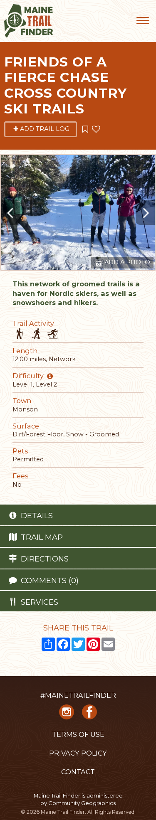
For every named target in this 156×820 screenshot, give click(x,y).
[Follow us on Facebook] (89, 714)
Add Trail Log (44, 129)
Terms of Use (78, 734)
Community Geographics (82, 803)
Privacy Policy (78, 753)
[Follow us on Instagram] (66, 714)
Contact (78, 771)
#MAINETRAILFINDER (78, 695)
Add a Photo (126, 262)
